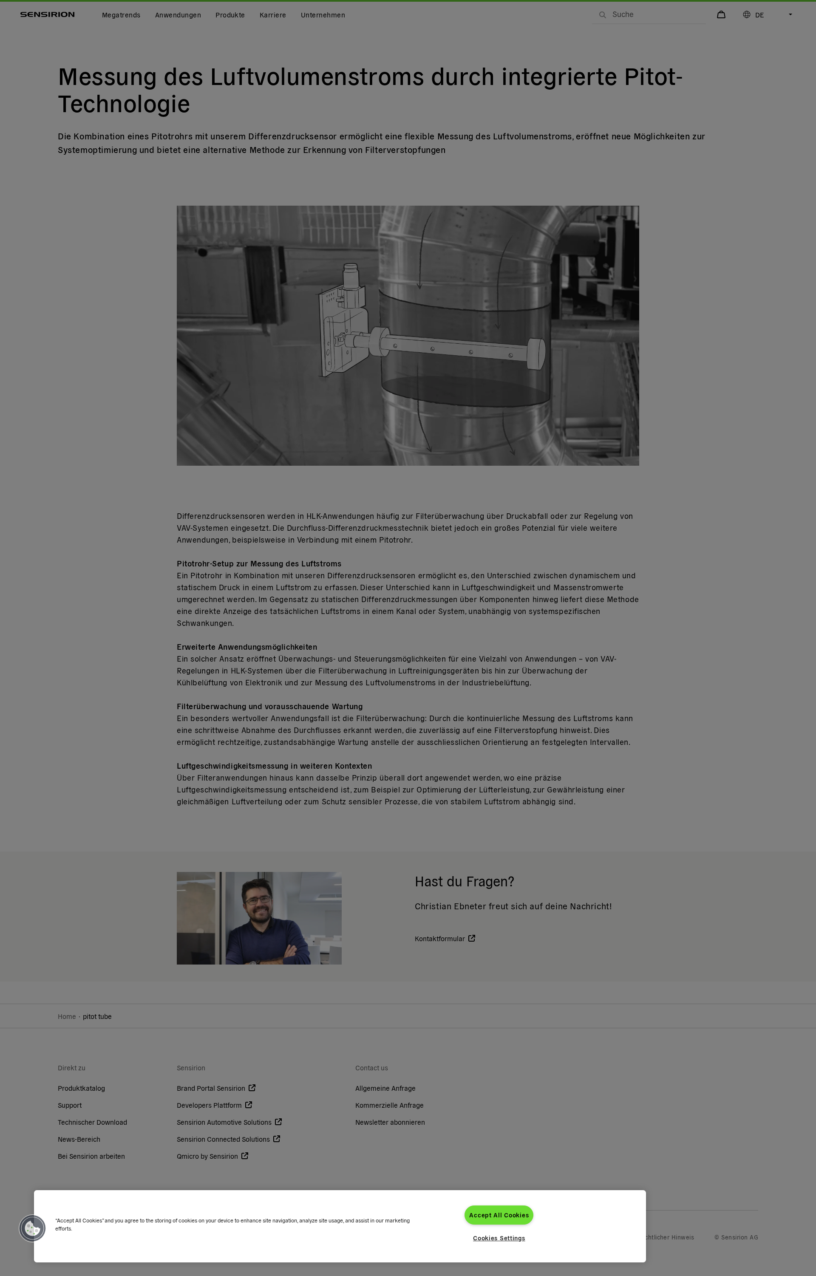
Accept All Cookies (499, 1215)
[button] (32, 1228)
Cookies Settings (499, 1238)
